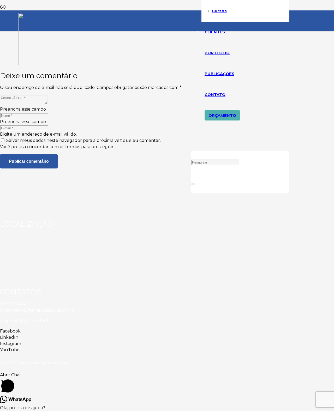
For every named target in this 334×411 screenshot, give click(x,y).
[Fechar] (193, 184)
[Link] (104, 63)
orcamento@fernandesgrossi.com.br (38, 310)
